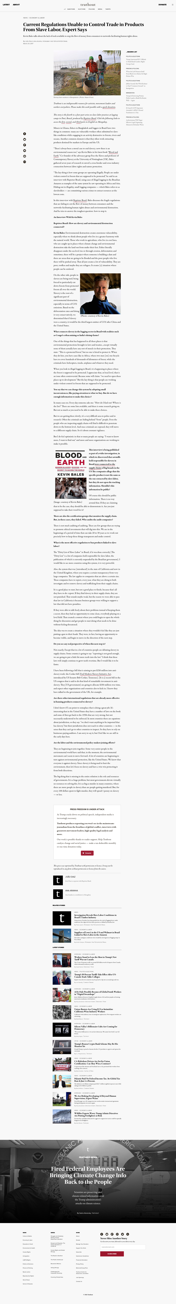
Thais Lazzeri (79, 925)
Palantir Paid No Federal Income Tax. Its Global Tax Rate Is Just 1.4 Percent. (97, 1080)
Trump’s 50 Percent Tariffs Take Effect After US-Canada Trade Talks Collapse (95, 975)
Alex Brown (79, 1123)
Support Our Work (81, 1248)
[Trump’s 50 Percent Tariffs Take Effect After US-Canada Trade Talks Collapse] (62, 978)
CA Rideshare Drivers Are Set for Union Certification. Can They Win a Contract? (92, 1062)
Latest (6, 4)
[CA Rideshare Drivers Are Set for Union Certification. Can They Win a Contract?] (62, 1064)
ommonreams (88, 982)
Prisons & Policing (28, 1268)
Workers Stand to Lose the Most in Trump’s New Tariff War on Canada (95, 958)
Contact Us (79, 1281)
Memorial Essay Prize (82, 1268)
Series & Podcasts (28, 1284)
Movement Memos (56, 1264)
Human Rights (27, 1252)
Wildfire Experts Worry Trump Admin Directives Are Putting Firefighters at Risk (96, 1114)
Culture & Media (27, 1236)
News (25, 18)
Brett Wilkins (79, 1088)
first (63, 122)
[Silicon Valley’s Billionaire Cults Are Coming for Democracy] (62, 1030)
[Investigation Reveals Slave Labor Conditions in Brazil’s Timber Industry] (62, 918)
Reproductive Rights (28, 1276)
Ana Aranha (38, 41)
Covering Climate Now (57, 1277)
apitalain (88, 1071)
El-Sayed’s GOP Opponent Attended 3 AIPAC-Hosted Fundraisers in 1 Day (134, 110)
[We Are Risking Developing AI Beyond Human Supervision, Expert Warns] (62, 1099)
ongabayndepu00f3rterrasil (55, 41)
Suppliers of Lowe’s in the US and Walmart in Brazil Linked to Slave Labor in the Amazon (97, 933)
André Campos (80, 942)
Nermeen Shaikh (90, 1002)
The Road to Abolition (57, 1256)
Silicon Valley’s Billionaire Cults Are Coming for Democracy (95, 1028)
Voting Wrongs (55, 1268)
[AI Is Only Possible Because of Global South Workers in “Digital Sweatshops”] (62, 995)
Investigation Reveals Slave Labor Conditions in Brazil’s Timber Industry (95, 916)
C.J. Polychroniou (81, 1054)
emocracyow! (89, 967)
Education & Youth (28, 1244)
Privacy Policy (80, 1264)
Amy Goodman (80, 1002)
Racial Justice (26, 1272)
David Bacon (79, 1019)
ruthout (86, 1019)
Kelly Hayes (79, 1036)
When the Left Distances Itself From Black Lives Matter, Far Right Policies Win (136, 74)
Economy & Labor (37, 18)
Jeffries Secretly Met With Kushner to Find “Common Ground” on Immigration (136, 86)
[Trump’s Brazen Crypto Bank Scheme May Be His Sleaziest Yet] (62, 1047)
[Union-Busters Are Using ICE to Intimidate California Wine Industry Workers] (62, 1012)
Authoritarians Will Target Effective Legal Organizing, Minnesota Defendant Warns (135, 122)
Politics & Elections (87, 972)
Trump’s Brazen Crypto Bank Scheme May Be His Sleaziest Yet (96, 1045)
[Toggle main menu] (171, 4)
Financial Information (81, 1260)
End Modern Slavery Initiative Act (95, 674)
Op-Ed (76, 1041)
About (16, 4)
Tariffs (108, 9)
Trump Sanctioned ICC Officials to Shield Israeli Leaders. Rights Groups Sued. (136, 61)
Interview (77, 954)
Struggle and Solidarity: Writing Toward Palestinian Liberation (57, 1237)
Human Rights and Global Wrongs (58, 1251)
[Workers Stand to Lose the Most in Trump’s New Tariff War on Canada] (62, 960)
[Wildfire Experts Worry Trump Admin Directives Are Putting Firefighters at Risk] (62, 1116)
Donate (162, 4)
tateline (86, 1123)
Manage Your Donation (82, 1244)
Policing (92, 9)
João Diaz (28, 41)
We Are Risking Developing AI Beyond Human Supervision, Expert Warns (95, 1097)
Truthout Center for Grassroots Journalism (82, 1272)
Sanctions (71, 9)
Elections (81, 9)
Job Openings (80, 1277)
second (68, 122)
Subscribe (79, 1252)
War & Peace (26, 1280)
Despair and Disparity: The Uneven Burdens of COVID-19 (58, 1244)
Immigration (26, 1256)
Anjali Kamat (79, 967)
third (78, 122)
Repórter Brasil (89, 118)
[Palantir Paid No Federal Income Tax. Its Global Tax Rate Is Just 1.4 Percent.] (62, 1082)
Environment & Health (29, 1248)
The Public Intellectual (57, 1260)
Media (100, 9)
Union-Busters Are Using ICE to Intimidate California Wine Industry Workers (93, 1010)
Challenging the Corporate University (56, 1272)
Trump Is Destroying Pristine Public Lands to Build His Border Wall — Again (136, 98)
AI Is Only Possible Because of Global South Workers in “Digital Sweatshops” (97, 993)
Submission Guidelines (82, 1256)
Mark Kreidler (79, 1071)
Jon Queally (79, 982)
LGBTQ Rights (27, 1260)
